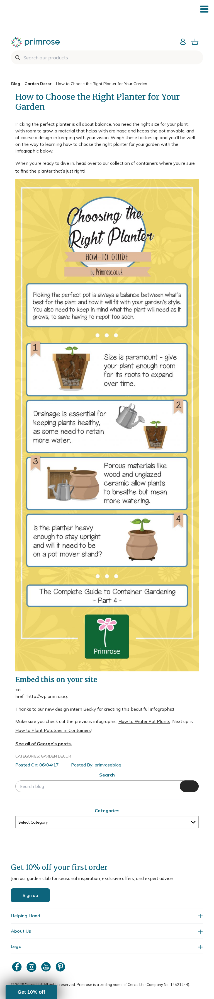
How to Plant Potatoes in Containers (53, 730)
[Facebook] (17, 967)
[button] (31, 992)
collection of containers (134, 163)
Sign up (30, 895)
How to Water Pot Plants (144, 721)
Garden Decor (38, 83)
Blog (15, 83)
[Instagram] (32, 967)
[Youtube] (46, 967)
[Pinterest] (61, 967)
